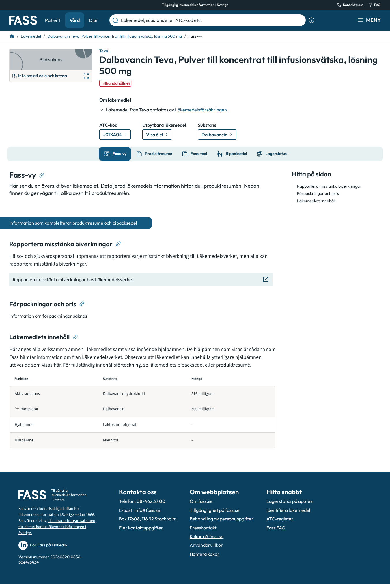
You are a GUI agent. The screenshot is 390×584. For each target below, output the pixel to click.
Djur (93, 20)
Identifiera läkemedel (288, 510)
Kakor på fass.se (206, 536)
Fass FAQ (275, 528)
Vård (75, 20)
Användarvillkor (206, 545)
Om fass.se (201, 501)
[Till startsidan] (11, 36)
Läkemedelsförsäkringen (201, 110)
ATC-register (279, 519)
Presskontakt (203, 528)
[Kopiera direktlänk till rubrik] (41, 175)
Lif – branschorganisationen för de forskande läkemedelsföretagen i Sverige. (56, 527)
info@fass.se (147, 510)
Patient (52, 20)
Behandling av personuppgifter (221, 519)
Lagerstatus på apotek (289, 501)
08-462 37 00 (151, 501)
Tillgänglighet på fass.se (215, 510)
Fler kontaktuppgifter (141, 528)
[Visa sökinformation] (311, 20)
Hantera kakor (204, 554)
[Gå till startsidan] (23, 20)
